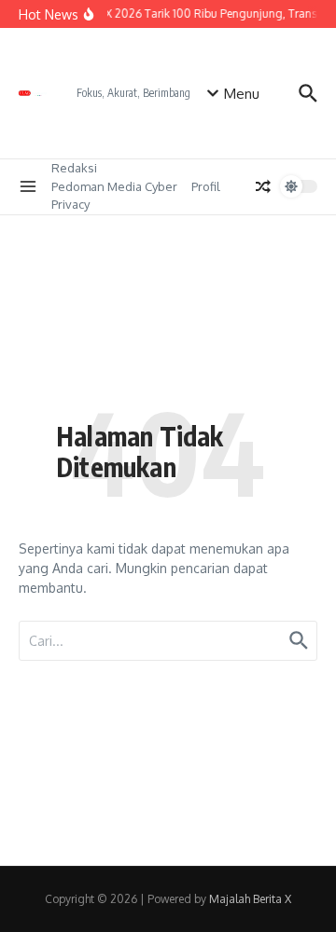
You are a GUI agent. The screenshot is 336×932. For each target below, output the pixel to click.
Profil (205, 186)
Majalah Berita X (250, 899)
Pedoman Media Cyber (114, 186)
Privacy (70, 204)
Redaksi (74, 167)
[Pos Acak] (263, 186)
